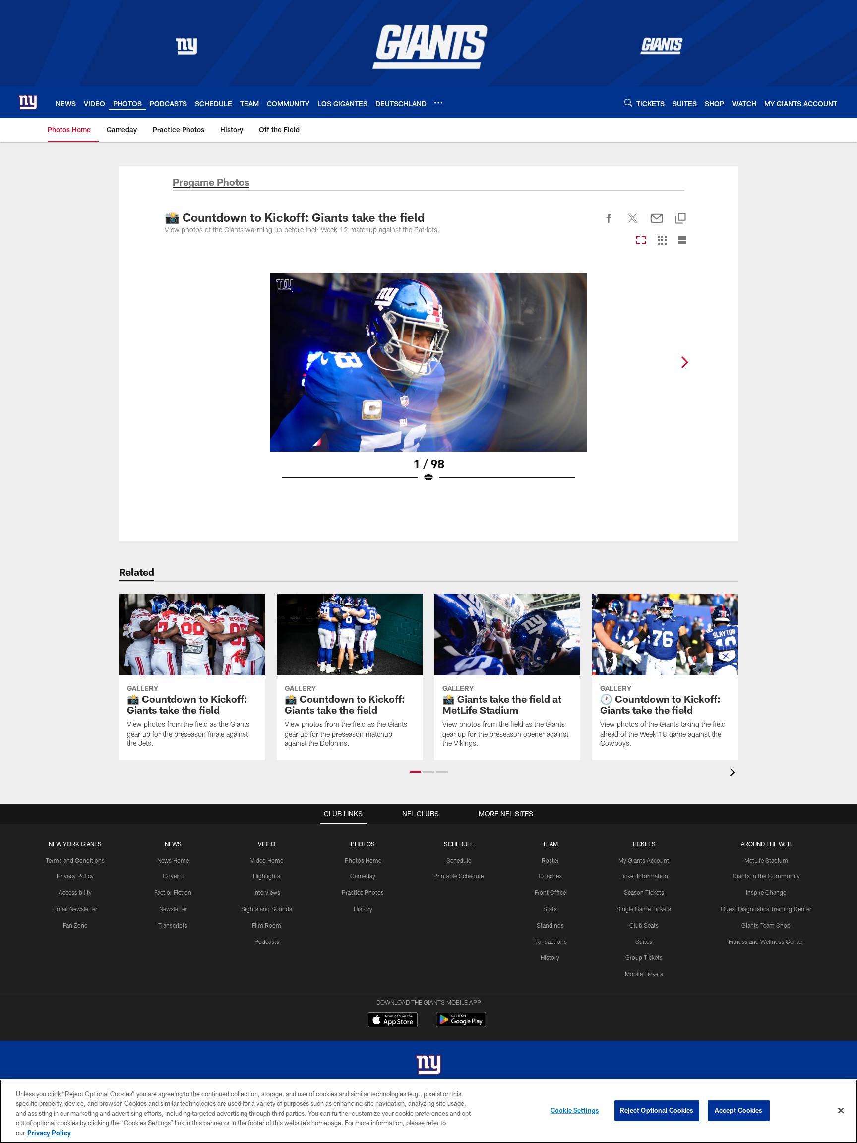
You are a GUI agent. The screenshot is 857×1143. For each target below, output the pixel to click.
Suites (643, 941)
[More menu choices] (438, 103)
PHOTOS (363, 843)
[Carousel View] (641, 241)
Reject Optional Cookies (657, 1110)
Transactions (550, 941)
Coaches (550, 876)
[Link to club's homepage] (28, 102)
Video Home (266, 860)
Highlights (266, 876)
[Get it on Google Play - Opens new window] (461, 1024)
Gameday (362, 876)
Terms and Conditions (75, 860)
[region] (428, 1111)
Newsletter (173, 908)
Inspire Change (766, 892)
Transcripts (172, 925)
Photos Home (363, 860)
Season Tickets (644, 892)
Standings (550, 925)
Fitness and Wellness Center (766, 941)
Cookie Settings (575, 1110)
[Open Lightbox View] (428, 384)
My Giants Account (643, 860)
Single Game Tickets (643, 908)
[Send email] (657, 223)
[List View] (682, 241)
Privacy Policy (75, 876)
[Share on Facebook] (609, 223)
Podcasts (266, 941)
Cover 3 (173, 876)
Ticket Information (643, 876)
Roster (550, 860)
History (363, 908)
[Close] (841, 1111)
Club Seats (644, 925)
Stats (550, 908)
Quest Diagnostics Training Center (766, 908)
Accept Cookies (739, 1110)
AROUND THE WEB (766, 843)
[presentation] (734, 773)
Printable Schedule (458, 876)
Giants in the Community (766, 876)
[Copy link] (680, 219)
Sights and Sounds (266, 908)
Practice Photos (363, 892)
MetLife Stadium (766, 860)
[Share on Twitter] (633, 223)
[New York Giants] (428, 1066)
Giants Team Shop (766, 925)
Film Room (266, 925)
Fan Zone (75, 925)
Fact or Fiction (172, 892)
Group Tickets (644, 957)
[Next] (684, 362)
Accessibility (75, 892)
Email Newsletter (75, 908)
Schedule (458, 860)
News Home (173, 860)
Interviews (266, 892)
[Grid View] (662, 241)
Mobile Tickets (644, 973)
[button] (415, 771)
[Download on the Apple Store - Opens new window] (393, 1020)
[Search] (628, 102)
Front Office (550, 892)
